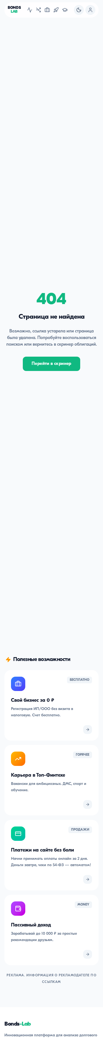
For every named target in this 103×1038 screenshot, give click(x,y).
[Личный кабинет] (90, 10)
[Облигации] (29, 10)
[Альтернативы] (38, 10)
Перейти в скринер (51, 364)
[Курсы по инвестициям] (65, 10)
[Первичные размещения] (56, 10)
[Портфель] (47, 10)
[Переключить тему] (79, 10)
